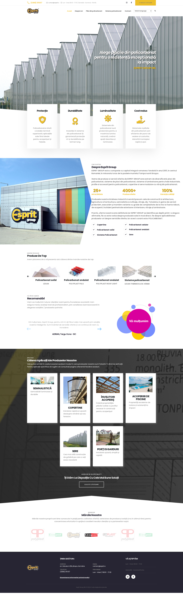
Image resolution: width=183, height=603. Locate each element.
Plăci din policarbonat (94, 11)
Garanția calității (167, 194)
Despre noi (79, 11)
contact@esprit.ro (53, 3)
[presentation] (28, 276)
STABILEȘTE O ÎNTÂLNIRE (145, 3)
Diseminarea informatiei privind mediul (74, 577)
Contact (128, 11)
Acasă (69, 11)
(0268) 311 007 (65, 572)
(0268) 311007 (36, 2)
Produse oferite (129, 194)
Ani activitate (97, 194)
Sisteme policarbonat (113, 11)
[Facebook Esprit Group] (133, 577)
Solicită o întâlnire (91, 484)
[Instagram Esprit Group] (128, 577)
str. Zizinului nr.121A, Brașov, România (72, 566)
